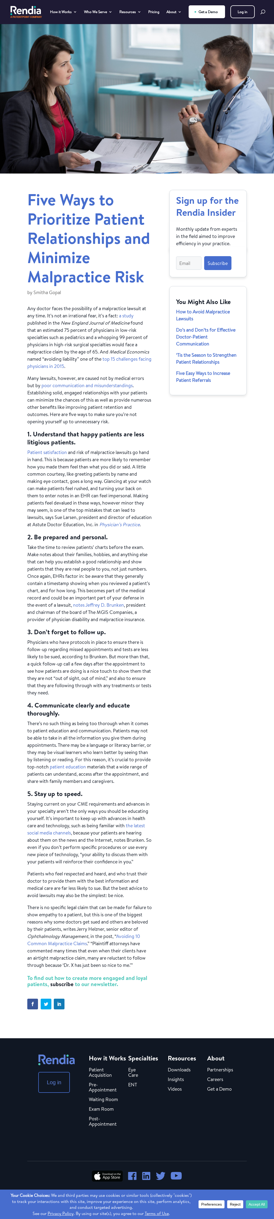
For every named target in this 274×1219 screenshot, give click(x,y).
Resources (127, 12)
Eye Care (133, 1072)
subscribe (62, 984)
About (171, 12)
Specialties (143, 1058)
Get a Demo (208, 11)
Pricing (153, 12)
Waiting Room (103, 1100)
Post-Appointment (103, 1121)
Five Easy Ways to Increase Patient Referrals (203, 376)
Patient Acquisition (100, 1072)
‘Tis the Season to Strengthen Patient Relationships (206, 358)
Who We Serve (95, 12)
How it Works (61, 12)
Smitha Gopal (47, 292)
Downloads (179, 1070)
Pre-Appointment (103, 1087)
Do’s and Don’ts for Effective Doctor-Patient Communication (205, 336)
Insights (176, 1080)
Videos (175, 1089)
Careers (215, 1080)
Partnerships (220, 1070)
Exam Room (101, 1109)
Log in (243, 11)
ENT (132, 1085)
